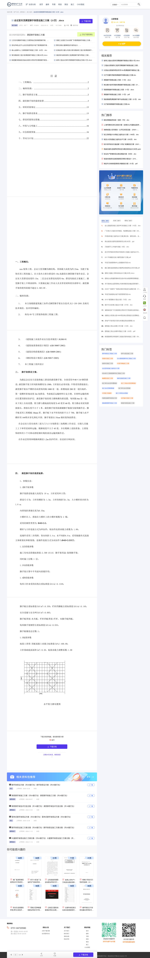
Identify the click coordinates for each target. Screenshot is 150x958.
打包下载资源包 (87, 34)
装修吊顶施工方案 (107, 363)
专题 (53, 4)
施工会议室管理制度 (108, 388)
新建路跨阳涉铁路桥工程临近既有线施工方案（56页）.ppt (122, 337)
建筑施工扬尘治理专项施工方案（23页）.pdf (120, 331)
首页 (41, 4)
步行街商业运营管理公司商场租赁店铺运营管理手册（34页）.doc (122, 284)
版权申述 (75, 25)
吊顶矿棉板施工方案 (123, 363)
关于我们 (66, 931)
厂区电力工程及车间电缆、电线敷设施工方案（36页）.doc (122, 231)
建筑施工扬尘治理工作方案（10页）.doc (119, 326)
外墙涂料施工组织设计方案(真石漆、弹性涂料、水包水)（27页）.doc (123, 236)
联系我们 (66, 933)
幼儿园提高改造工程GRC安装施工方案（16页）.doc (123, 225)
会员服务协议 (46, 933)
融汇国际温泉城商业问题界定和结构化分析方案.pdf (122, 268)
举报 (67, 25)
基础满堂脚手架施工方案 (109, 403)
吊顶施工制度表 (106, 393)
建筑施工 (22, 12)
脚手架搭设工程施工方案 (109, 353)
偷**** (26, 25)
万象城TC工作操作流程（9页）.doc (117, 247)
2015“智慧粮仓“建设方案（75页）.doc (118, 299)
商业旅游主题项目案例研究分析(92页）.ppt (119, 241)
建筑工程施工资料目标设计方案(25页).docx (119, 273)
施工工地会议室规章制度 (128, 383)
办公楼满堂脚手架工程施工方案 (126, 358)
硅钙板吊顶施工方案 (127, 398)
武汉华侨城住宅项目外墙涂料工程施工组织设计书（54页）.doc (122, 252)
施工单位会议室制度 (124, 388)
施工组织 (29, 12)
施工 (72, 4)
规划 (60, 4)
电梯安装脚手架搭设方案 (109, 398)
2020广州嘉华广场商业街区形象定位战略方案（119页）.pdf (122, 289)
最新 (47, 4)
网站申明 (66, 939)
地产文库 (16, 12)
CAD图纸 (80, 4)
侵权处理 (66, 936)
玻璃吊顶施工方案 (107, 358)
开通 (119, 44)
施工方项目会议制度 (122, 393)
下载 (91, 785)
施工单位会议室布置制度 (109, 383)
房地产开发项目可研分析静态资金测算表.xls (120, 321)
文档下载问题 (46, 931)
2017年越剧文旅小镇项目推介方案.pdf (118, 257)
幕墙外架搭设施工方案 (127, 403)
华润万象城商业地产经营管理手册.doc (118, 294)
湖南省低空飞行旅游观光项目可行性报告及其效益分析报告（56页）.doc (122, 310)
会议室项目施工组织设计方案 (110, 368)
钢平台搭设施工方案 (127, 353)
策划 (66, 4)
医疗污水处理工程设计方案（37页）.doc (119, 305)
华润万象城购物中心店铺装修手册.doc (118, 262)
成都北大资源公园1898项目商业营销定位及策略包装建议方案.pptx (123, 316)
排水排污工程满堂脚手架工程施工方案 (113, 373)
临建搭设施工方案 (107, 378)
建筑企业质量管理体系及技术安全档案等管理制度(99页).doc (122, 279)
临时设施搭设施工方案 (123, 378)
